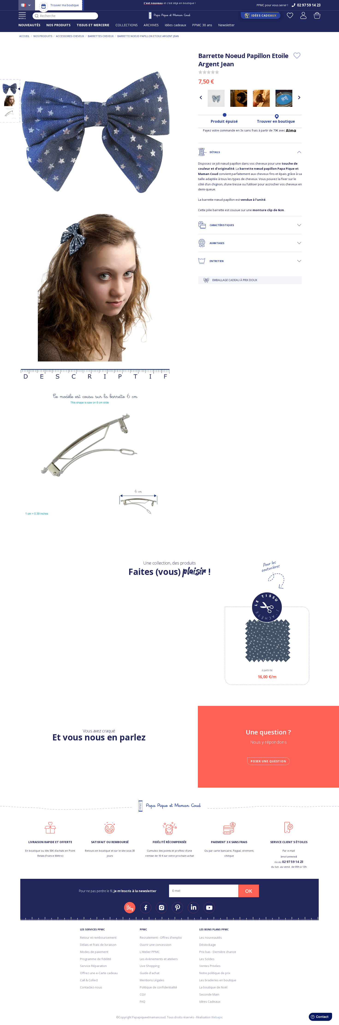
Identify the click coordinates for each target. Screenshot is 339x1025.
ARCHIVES (151, 25)
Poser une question (268, 761)
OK (248, 891)
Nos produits (42, 36)
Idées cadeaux (175, 25)
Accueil (24, 36)
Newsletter (226, 25)
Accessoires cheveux (70, 36)
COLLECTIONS (127, 25)
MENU (22, 18)
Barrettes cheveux (100, 36)
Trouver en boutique (276, 121)
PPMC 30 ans (202, 25)
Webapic (217, 1017)
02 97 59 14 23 (292, 861)
